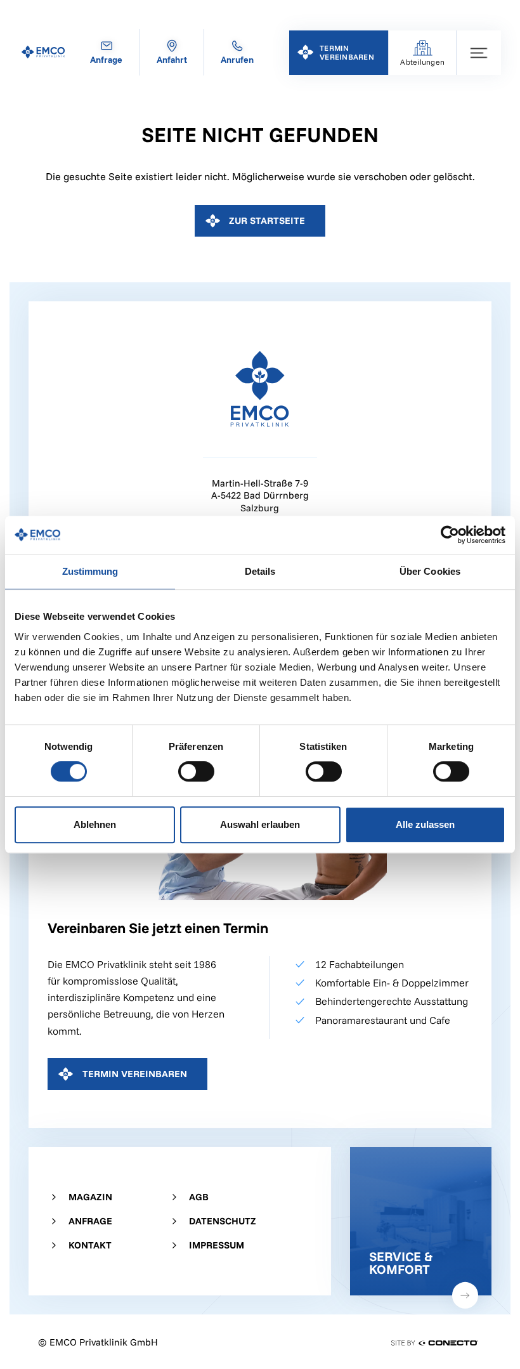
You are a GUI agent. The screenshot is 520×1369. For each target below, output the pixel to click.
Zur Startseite (267, 220)
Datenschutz (222, 1221)
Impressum (216, 1245)
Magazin (90, 1197)
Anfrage (90, 1221)
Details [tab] (260, 571)
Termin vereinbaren (134, 1074)
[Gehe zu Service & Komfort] (420, 1221)
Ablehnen (95, 824)
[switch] (196, 771)
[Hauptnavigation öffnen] (479, 52)
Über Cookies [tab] (430, 571)
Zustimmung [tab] (90, 571)
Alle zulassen (425, 824)
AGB (199, 1197)
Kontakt (90, 1245)
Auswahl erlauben (260, 824)
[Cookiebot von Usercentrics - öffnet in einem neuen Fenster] (449, 534)
